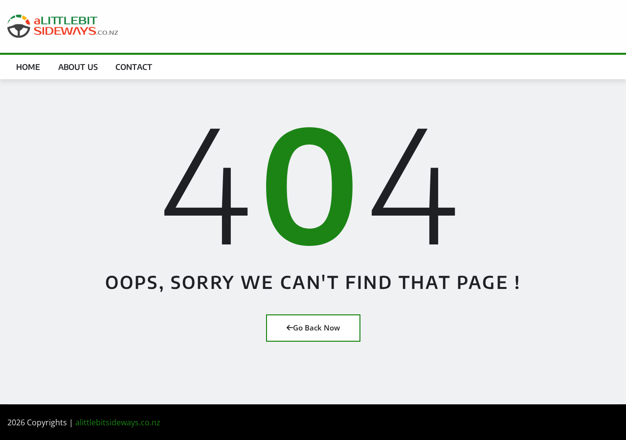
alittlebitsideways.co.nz (117, 422)
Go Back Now (316, 327)
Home (28, 67)
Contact (133, 67)
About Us (78, 67)
